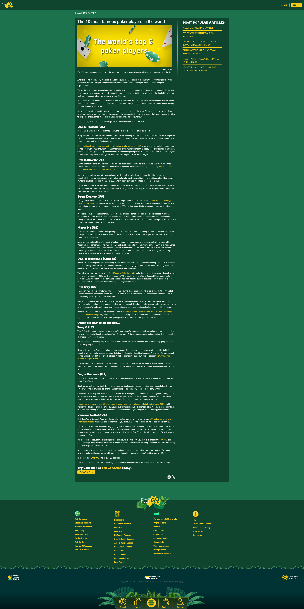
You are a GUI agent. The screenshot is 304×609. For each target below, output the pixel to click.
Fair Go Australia (82, 550)
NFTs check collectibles (163, 554)
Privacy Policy (198, 531)
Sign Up (296, 5)
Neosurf (156, 527)
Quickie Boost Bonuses (124, 539)
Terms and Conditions (202, 524)
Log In (284, 5)
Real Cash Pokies (121, 558)
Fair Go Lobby (81, 519)
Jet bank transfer (160, 538)
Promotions (119, 520)
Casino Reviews (81, 538)
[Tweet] (173, 477)
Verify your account (161, 546)
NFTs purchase (159, 550)
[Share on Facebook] (169, 477)
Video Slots (119, 550)
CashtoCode (158, 542)
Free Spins (118, 531)
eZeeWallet (158, 534)
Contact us (197, 535)
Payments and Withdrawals (165, 519)
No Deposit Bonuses (122, 535)
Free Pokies (119, 562)
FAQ (194, 520)
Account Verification (83, 527)
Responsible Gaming (201, 527)
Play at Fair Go (86, 472)
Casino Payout (120, 554)
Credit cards (158, 530)
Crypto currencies (161, 523)
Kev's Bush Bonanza (122, 524)
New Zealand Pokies (123, 547)
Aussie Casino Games (123, 543)
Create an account (83, 523)
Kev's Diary (79, 530)
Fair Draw (118, 527)
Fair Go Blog (80, 542)
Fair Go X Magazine (83, 546)
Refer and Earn (81, 534)
